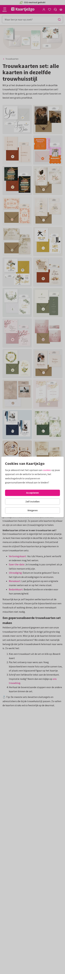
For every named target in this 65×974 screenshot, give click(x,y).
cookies (47, 470)
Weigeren (32, 510)
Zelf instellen (32, 501)
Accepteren (32, 492)
